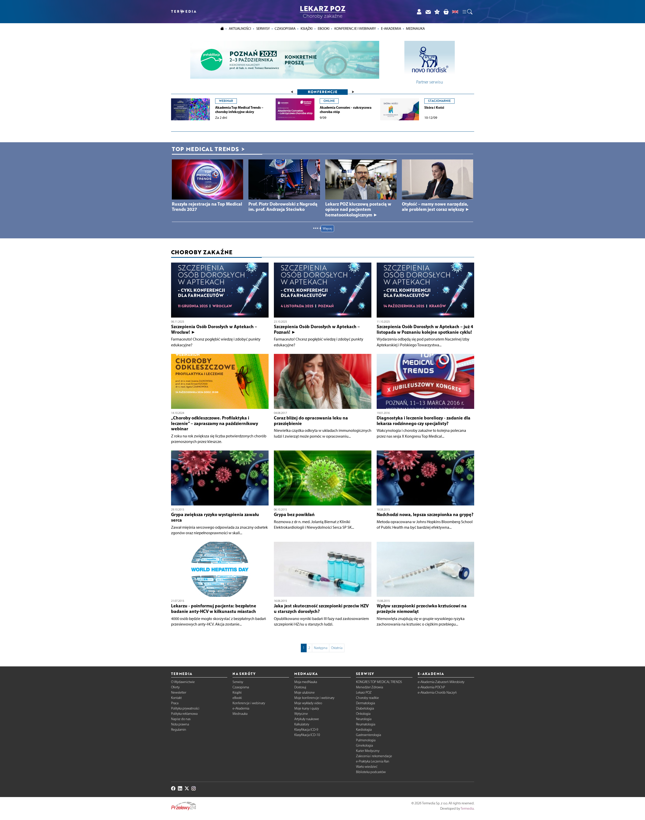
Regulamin (178, 729)
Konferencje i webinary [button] (355, 28)
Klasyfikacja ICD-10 (307, 735)
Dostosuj (300, 687)
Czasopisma (241, 687)
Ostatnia (336, 648)
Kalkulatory (301, 724)
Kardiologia (364, 729)
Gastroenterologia (368, 735)
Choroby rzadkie (367, 698)
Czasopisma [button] (285, 28)
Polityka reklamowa (184, 714)
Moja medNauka (305, 682)
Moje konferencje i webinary (314, 698)
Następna (320, 648)
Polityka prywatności (185, 708)
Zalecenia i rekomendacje (374, 756)
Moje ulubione (304, 692)
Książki (307, 28)
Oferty (175, 687)
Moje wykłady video (308, 703)
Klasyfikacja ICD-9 (306, 729)
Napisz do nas (180, 719)
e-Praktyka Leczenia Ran (372, 761)
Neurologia (363, 719)
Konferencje (322, 91)
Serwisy (238, 682)
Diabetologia (365, 708)
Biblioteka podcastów (371, 772)
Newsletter (178, 692)
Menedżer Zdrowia (369, 687)
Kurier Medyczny (367, 751)
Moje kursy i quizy (306, 708)
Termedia (467, 808)
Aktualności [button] (240, 28)
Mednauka (240, 714)
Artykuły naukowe (306, 719)
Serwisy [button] (263, 28)
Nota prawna (180, 724)
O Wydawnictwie (183, 682)
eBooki (324, 28)
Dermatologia (365, 703)
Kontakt (176, 698)
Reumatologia (365, 724)
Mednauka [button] (415, 28)
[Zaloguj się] (419, 12)
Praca (174, 703)
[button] (467, 11)
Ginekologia (364, 745)
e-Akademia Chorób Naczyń (437, 692)
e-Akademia (241, 708)
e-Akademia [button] (391, 28)
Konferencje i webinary (249, 703)
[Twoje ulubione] (437, 12)
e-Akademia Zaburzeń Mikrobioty (441, 682)
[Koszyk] (445, 12)
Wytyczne (301, 714)
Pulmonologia (365, 740)
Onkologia (363, 714)
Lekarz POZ (364, 692)
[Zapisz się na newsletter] (428, 12)
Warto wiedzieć (366, 767)
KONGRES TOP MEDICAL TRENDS (379, 682)
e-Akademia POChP (431, 687)
